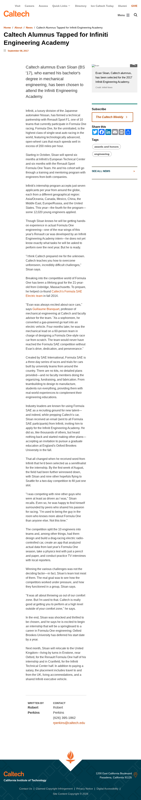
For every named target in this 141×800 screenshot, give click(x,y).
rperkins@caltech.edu (69, 723)
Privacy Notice (84, 788)
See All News (101, 171)
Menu (122, 15)
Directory (80, 5)
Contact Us (25, 788)
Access (43, 5)
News (29, 27)
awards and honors (106, 146)
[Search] (135, 15)
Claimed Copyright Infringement (54, 788)
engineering (101, 154)
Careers (29, 5)
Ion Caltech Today (102, 5)
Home (7, 27)
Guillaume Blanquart (45, 309)
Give (134, 5)
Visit (17, 5)
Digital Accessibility (107, 788)
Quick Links (60, 5)
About (18, 27)
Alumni (122, 5)
